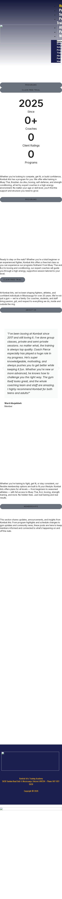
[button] (3, 368)
